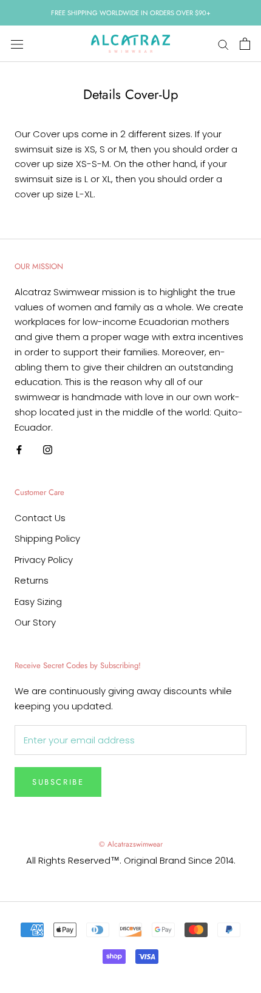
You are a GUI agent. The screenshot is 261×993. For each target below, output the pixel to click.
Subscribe (58, 782)
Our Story (35, 622)
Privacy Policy (44, 559)
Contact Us (40, 517)
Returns (32, 580)
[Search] (223, 44)
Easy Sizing (38, 601)
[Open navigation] (17, 44)
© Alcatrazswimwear (131, 844)
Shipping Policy (47, 538)
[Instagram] (47, 449)
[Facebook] (19, 449)
